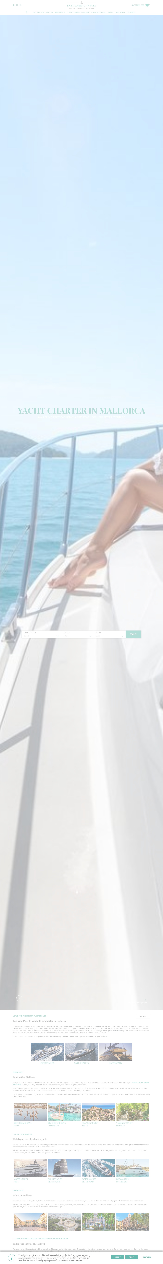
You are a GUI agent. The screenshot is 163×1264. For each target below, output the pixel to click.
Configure (147, 1257)
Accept (118, 1257)
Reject (131, 1257)
